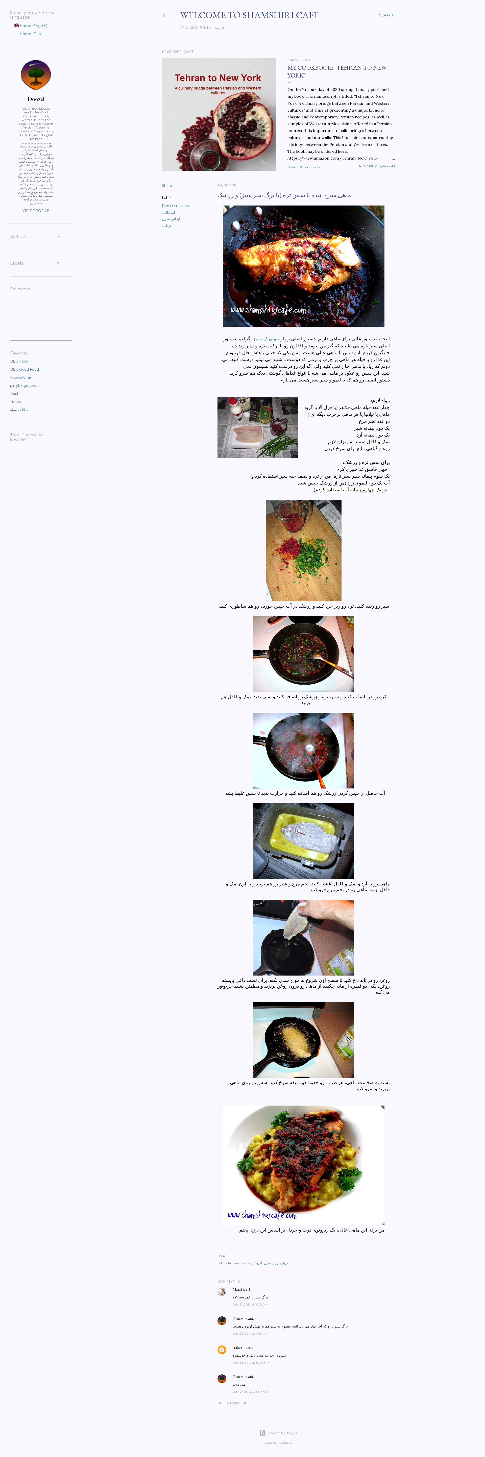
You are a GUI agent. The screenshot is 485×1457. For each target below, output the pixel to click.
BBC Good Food (24, 369)
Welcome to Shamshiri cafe (249, 15)
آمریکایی (168, 212)
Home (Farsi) (30, 34)
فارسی (218, 27)
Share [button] (291, 167)
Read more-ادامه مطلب (377, 166)
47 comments (310, 167)
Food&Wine (20, 377)
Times (15, 401)
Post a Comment (232, 1403)
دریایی (166, 225)
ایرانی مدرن (171, 219)
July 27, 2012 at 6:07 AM (250, 1391)
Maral (237, 1289)
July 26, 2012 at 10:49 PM (251, 1362)
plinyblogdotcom (25, 385)
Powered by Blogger (282, 1433)
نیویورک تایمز (265, 338)
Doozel (239, 1318)
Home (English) (33, 25)
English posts (195, 27)
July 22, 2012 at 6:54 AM (250, 1333)
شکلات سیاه (19, 409)
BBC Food (19, 361)
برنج (255, 1230)
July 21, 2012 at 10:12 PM (250, 1304)
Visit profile (36, 211)
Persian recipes (175, 205)
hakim (238, 1347)
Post (14, 393)
